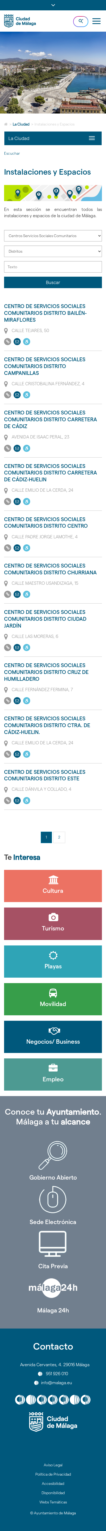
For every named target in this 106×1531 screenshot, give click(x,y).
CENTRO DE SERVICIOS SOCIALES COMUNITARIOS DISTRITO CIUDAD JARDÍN (45, 618)
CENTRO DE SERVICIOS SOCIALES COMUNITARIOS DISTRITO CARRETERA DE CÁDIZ (50, 419)
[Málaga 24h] (53, 1288)
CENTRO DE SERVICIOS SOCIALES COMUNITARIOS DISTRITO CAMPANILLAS (44, 366)
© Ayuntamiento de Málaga (53, 1513)
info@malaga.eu (56, 1382)
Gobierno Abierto (53, 1177)
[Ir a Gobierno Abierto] (53, 1155)
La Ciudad (21, 124)
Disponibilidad (53, 1493)
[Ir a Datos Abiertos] (53, 1244)
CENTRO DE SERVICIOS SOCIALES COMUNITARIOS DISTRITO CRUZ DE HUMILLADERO (46, 672)
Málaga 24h (53, 1310)
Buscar (53, 282)
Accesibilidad (53, 1483)
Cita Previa (53, 1266)
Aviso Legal (53, 1465)
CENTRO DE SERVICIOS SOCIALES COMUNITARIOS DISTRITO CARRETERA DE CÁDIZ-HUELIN (50, 472)
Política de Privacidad (53, 1474)
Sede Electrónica (53, 1222)
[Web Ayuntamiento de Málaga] (53, 1422)
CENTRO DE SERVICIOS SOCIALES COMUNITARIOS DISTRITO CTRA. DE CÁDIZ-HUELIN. (47, 725)
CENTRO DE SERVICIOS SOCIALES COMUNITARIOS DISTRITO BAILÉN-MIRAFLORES (45, 313)
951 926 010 (57, 1373)
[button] (53, 5)
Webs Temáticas (53, 1502)
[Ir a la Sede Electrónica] (53, 1200)
